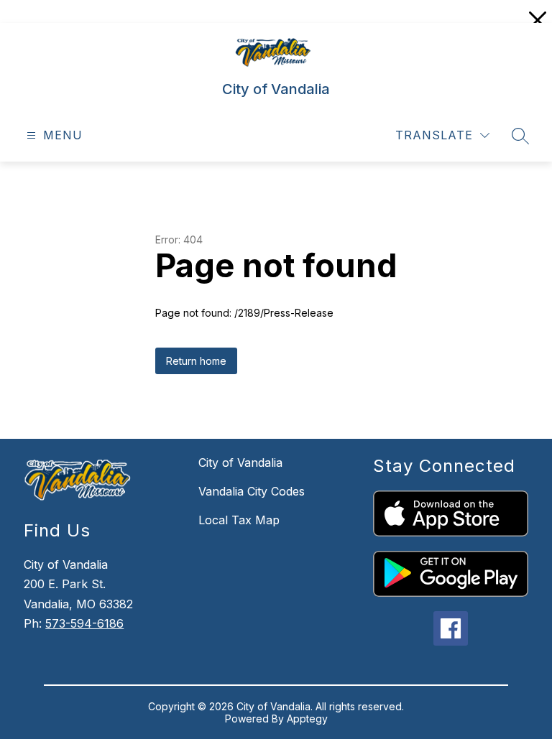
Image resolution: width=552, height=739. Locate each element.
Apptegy (307, 718)
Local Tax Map (239, 520)
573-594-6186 (84, 623)
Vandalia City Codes (251, 491)
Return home (196, 361)
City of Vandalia (240, 462)
